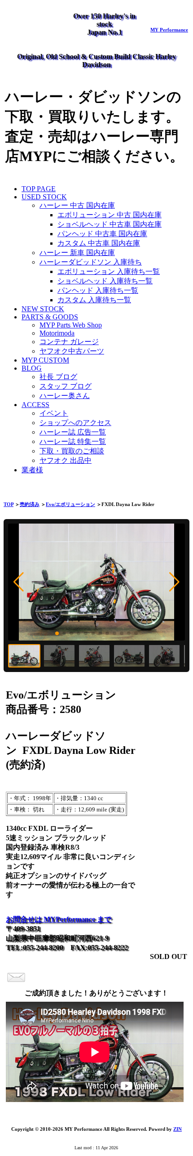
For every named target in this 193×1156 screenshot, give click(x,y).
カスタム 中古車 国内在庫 (98, 243)
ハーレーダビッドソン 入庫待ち (90, 262)
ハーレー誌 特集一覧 (72, 441)
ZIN (177, 1129)
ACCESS (35, 404)
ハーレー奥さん (64, 395)
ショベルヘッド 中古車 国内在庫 (109, 224)
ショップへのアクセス (75, 422)
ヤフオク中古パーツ (71, 351)
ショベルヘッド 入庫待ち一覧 (105, 281)
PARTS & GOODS (50, 317)
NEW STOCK (43, 309)
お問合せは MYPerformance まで (58, 919)
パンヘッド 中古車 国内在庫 (102, 233)
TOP (8, 504)
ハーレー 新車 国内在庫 (77, 252)
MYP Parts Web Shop (70, 325)
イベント (53, 413)
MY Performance (169, 29)
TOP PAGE (39, 189)
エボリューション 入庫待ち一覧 (108, 271)
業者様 (32, 470)
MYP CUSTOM (45, 360)
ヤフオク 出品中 (65, 460)
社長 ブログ (58, 377)
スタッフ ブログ (65, 386)
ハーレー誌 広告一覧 (72, 432)
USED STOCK (44, 197)
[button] (19, 582)
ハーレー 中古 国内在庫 (77, 205)
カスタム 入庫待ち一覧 (94, 300)
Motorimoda (57, 333)
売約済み (29, 504)
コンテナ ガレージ (69, 341)
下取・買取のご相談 (71, 451)
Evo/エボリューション (70, 504)
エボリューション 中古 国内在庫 (109, 215)
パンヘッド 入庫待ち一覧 (97, 290)
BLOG (32, 368)
